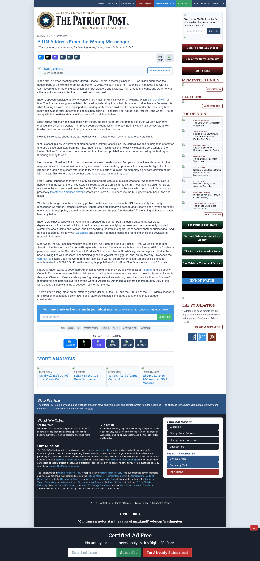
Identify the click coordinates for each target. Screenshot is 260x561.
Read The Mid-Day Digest (202, 47)
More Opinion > (213, 214)
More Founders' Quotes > (208, 327)
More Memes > (214, 89)
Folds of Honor (115, 482)
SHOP (215, 3)
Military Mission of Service (112, 472)
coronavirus (44, 258)
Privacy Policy (140, 503)
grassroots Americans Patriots (70, 459)
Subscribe (164, 316)
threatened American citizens (67, 192)
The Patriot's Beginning (202, 224)
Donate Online (178, 458)
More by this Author (159, 70)
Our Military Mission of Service (202, 263)
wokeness (82, 232)
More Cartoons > (212, 106)
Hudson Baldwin (151, 372)
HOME (101, 3)
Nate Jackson (54, 69)
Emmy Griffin (114, 372)
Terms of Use (122, 503)
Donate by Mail (178, 465)
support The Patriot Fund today (64, 465)
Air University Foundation (64, 485)
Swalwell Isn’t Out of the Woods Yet (53, 377)
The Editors (79, 372)
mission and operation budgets (124, 459)
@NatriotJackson (55, 73)
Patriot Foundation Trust (68, 472)
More (90, 408)
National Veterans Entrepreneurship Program (81, 482)
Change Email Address (182, 433)
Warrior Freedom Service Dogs (101, 478)
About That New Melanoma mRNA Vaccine (155, 379)
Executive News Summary (202, 58)
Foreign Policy (44, 36)
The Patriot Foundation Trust (202, 251)
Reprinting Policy (161, 503)
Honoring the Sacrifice (70, 478)
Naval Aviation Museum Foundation (136, 485)
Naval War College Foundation (96, 485)
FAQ (92, 503)
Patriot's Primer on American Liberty (202, 238)
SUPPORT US (184, 3)
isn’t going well (156, 99)
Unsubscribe (177, 446)
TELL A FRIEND (145, 3)
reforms (147, 269)
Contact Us (104, 503)
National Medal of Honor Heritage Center (107, 475)
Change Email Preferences (185, 440)
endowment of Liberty (101, 450)
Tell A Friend (202, 70)
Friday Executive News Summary (86, 377)
